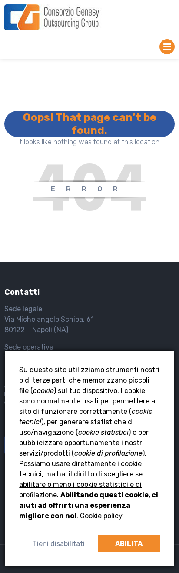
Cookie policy (101, 516)
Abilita (129, 544)
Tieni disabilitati (59, 544)
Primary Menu (167, 48)
